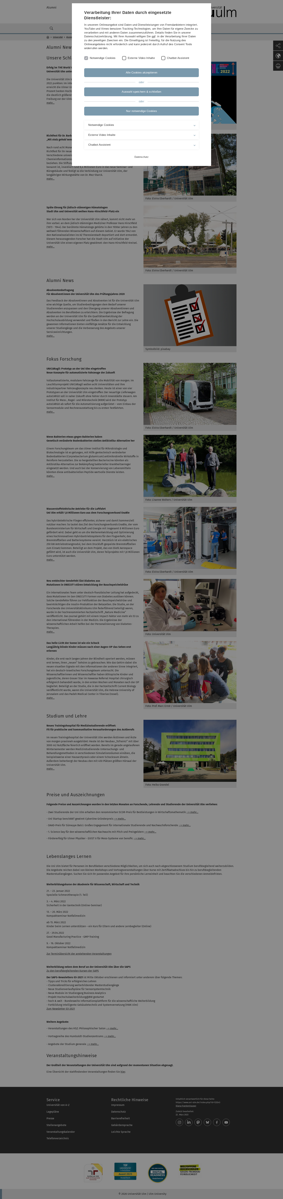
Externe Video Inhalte (141, 58)
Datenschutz (141, 156)
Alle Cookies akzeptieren (141, 72)
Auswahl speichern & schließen (141, 91)
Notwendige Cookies (103, 58)
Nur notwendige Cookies (141, 111)
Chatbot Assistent (178, 58)
